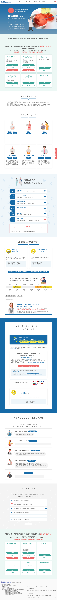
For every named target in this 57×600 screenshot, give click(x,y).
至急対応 (12, 70)
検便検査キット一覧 (29, 586)
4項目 (15, 157)
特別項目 (49, 586)
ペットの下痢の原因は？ (30, 593)
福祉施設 (44, 590)
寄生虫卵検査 (41, 586)
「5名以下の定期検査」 (13, 348)
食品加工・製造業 (29, 590)
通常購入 (12, 67)
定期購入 (12, 65)
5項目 (15, 133)
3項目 (10, 133)
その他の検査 (45, 586)
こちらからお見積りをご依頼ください (36, 374)
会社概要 (30, 2)
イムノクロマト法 (41, 157)
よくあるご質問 (29, 595)
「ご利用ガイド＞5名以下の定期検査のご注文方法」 (36, 362)
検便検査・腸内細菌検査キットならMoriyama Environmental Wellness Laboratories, (42, 597)
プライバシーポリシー (37, 2)
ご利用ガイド (25, 2)
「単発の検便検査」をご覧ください (33, 373)
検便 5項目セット (33, 440)
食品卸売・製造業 (34, 590)
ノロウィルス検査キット (36, 586)
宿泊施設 (41, 590)
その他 (55, 590)
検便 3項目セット (33, 431)
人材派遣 (52, 590)
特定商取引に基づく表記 (46, 2)
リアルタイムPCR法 (48, 157)
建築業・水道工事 (48, 590)
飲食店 (38, 590)
